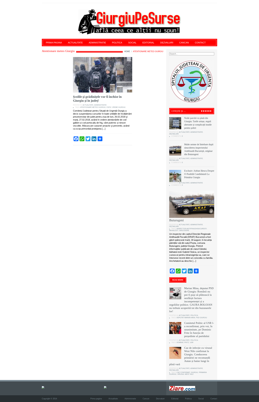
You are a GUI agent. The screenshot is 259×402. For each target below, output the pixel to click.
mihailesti (173, 230)
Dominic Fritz (183, 342)
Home (127, 51)
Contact (200, 42)
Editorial (148, 42)
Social (132, 42)
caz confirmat (183, 372)
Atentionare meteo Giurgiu (93, 107)
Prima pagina (54, 42)
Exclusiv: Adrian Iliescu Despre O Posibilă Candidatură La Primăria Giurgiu (199, 174)
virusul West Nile (185, 374)
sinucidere (184, 230)
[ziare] (107, 387)
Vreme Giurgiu (118, 107)
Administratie (97, 42)
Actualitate (75, 42)
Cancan (184, 42)
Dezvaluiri (166, 42)
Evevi (109, 107)
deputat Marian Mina (186, 317)
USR (191, 342)
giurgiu (194, 372)
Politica (117, 42)
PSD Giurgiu (201, 317)
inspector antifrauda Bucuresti (192, 229)
